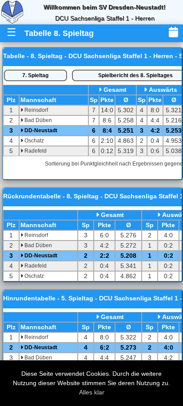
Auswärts (163, 89)
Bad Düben (37, 120)
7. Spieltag (35, 75)
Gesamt (115, 89)
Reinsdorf (35, 110)
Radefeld (35, 151)
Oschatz (33, 141)
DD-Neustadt (40, 130)
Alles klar (91, 392)
